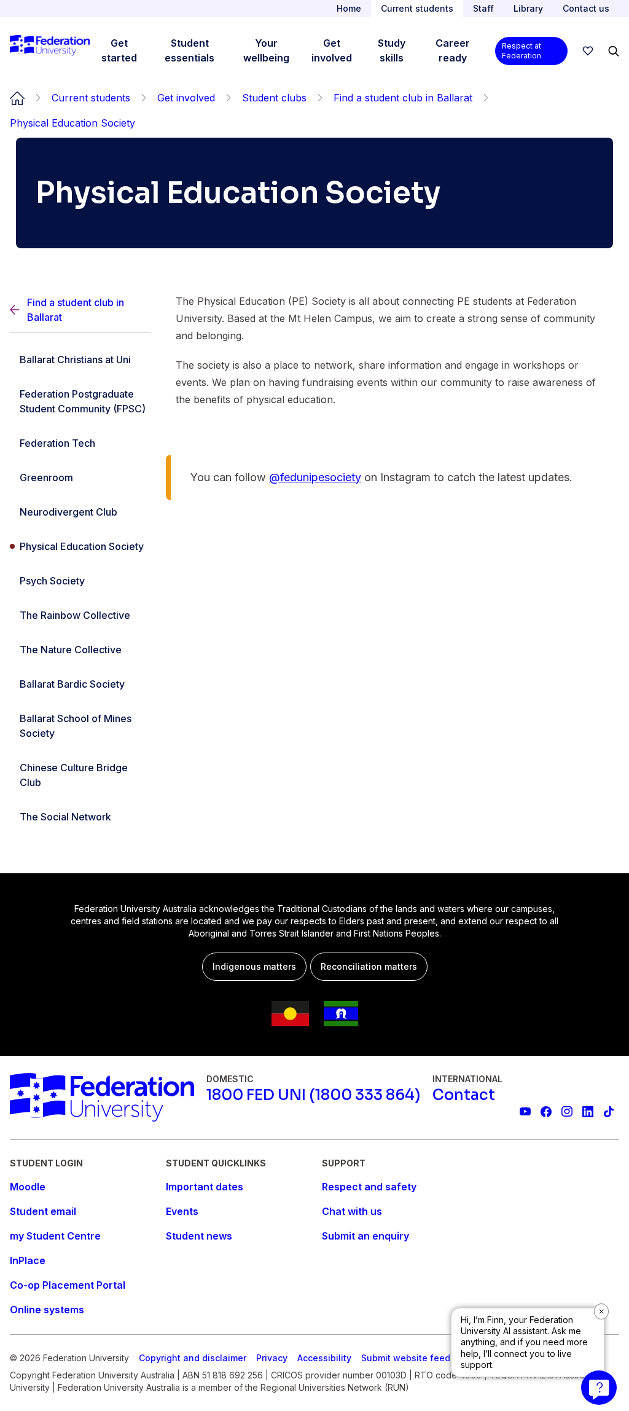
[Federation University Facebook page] (546, 1111)
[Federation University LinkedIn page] (587, 1111)
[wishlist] (587, 51)
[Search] (613, 51)
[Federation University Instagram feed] (567, 1111)
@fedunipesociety (315, 477)
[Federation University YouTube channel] (525, 1111)
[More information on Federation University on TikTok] (608, 1111)
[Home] (50, 51)
